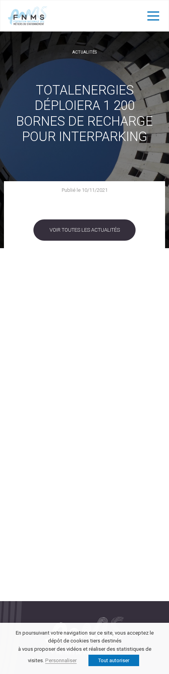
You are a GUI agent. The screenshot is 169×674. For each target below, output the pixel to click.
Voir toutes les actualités (85, 230)
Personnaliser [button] (61, 660)
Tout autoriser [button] (113, 660)
